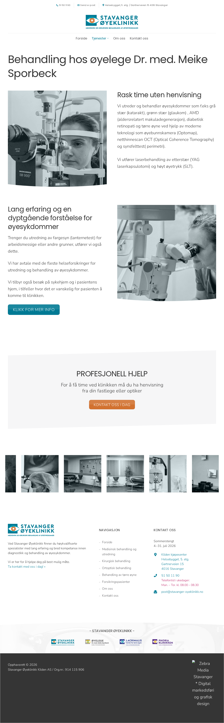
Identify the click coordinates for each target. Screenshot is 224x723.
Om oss (119, 38)
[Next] (216, 480)
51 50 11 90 (170, 575)
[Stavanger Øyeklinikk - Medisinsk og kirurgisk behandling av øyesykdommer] (112, 21)
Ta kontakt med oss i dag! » (27, 567)
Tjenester (99, 38)
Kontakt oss (139, 38)
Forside (81, 38)
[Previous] (7, 480)
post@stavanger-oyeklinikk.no (182, 592)
